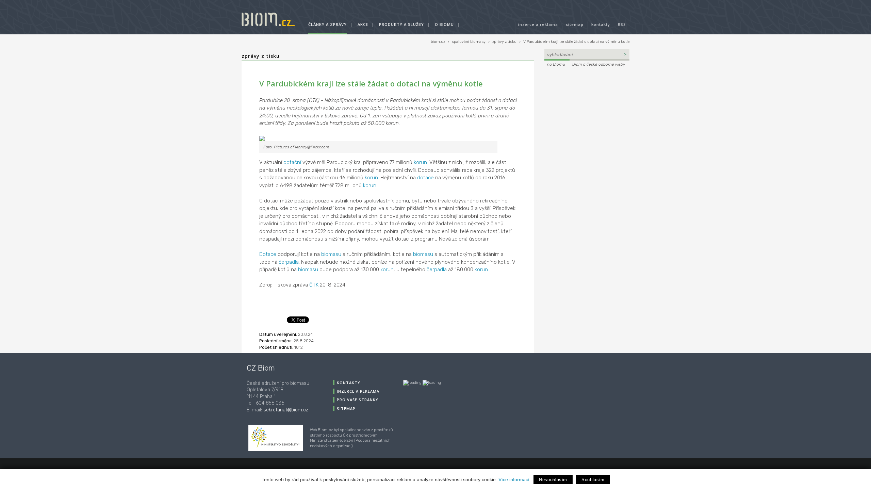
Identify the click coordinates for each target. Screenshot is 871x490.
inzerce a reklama (538, 24)
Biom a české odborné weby (598, 64)
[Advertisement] (586, 114)
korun (420, 162)
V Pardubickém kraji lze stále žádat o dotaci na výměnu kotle (576, 41)
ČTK (313, 285)
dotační (292, 162)
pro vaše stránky (357, 399)
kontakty (600, 24)
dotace (425, 178)
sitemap (575, 24)
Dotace (267, 254)
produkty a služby (401, 24)
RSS (622, 24)
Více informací (513, 479)
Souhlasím (593, 479)
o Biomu (444, 24)
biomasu (331, 254)
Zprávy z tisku (261, 56)
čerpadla (289, 262)
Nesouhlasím (553, 479)
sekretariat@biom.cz (285, 410)
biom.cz (438, 41)
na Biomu (556, 64)
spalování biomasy (469, 41)
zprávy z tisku (504, 41)
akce (363, 24)
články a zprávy (327, 24)
